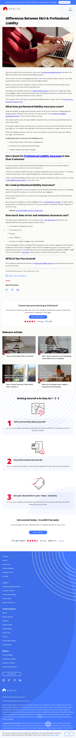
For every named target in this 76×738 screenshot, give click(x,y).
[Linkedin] (18, 290)
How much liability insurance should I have (29, 210)
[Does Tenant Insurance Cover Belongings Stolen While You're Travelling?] (56, 345)
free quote (25, 252)
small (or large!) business (40, 91)
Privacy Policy (54, 735)
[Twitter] (7, 290)
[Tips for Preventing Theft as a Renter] (20, 345)
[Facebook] (12, 290)
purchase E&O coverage (52, 202)
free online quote (50, 220)
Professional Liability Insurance (43, 156)
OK (69, 734)
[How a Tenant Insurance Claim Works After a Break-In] (20, 373)
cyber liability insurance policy (16, 180)
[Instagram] (3, 680)
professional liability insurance (51, 72)
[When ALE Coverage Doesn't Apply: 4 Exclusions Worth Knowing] (56, 373)
